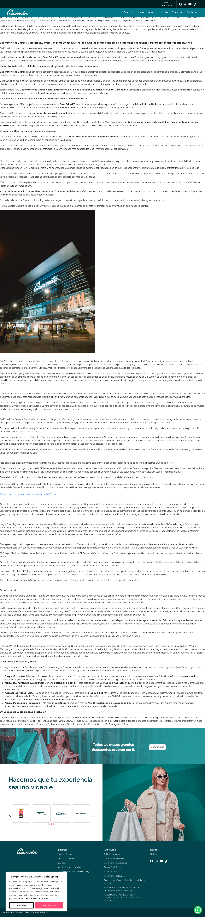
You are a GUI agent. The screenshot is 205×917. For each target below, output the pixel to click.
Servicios (151, 12)
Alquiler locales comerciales (70, 867)
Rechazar (21, 905)
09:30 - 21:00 (167, 5)
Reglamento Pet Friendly (114, 876)
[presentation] (10, 815)
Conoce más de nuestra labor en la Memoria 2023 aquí (28, 494)
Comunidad (178, 12)
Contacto (192, 12)
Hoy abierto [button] (167, 3)
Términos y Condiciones (114, 859)
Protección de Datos (112, 867)
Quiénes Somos (65, 854)
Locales (140, 12)
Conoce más (157, 747)
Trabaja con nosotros (67, 859)
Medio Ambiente (111, 872)
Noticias (164, 12)
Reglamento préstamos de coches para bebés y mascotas (124, 881)
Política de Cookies (112, 854)
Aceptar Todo (49, 905)
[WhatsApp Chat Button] (198, 910)
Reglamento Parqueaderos (115, 863)
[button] (49, 824)
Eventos (128, 12)
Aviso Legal (110, 849)
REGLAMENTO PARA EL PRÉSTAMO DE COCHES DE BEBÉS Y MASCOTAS (121, 889)
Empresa (62, 849)
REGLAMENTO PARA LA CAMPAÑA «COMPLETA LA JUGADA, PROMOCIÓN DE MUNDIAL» (123, 898)
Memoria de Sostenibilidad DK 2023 (73, 872)
